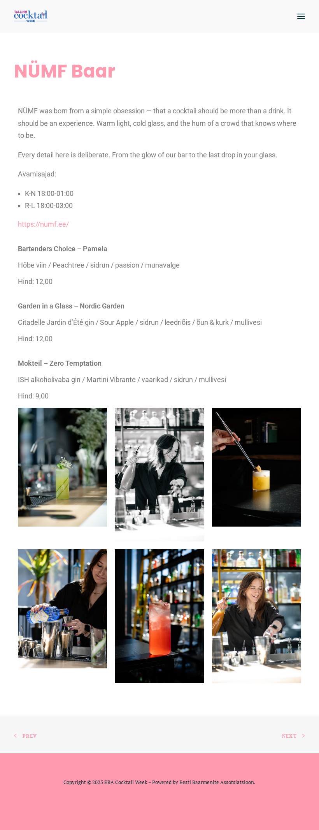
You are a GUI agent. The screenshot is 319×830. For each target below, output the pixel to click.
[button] (301, 16)
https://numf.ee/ (43, 224)
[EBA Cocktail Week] (30, 16)
